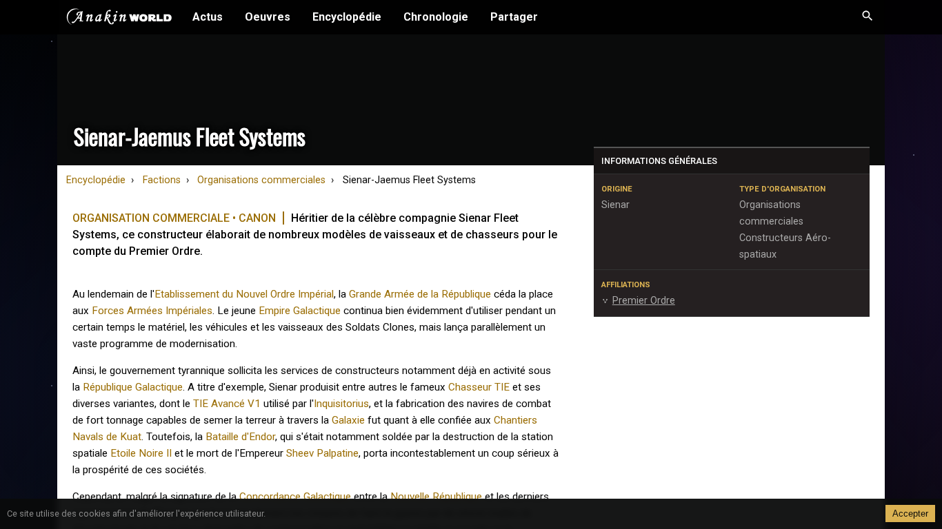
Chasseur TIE (479, 387)
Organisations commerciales (261, 180)
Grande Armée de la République (420, 294)
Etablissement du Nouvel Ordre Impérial (244, 294)
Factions (162, 180)
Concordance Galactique (295, 496)
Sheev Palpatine (322, 453)
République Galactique (133, 387)
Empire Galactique (300, 310)
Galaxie (348, 420)
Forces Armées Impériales (152, 310)
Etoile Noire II (141, 453)
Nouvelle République (436, 496)
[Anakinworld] (119, 18)
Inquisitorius (341, 403)
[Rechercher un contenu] (867, 17)
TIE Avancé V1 (227, 403)
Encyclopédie (346, 16)
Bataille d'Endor (240, 437)
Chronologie (435, 16)
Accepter (910, 513)
